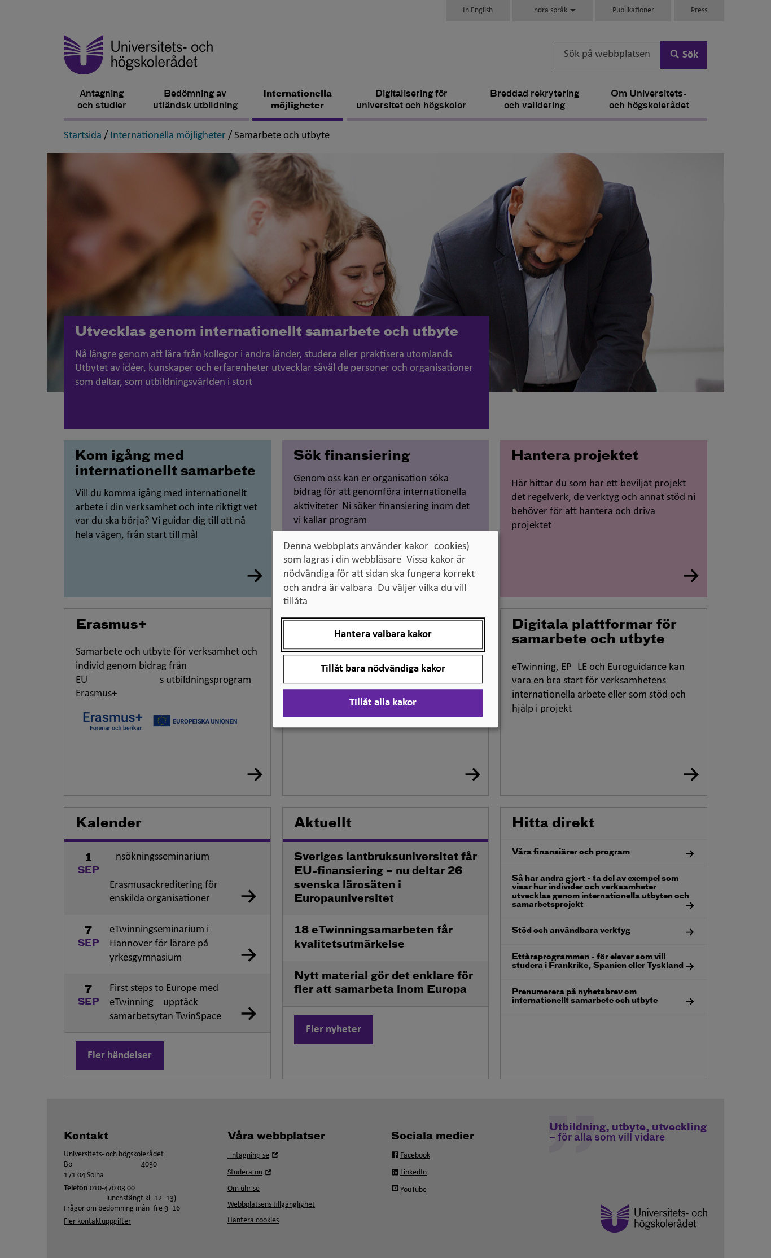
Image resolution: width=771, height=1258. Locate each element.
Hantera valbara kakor (383, 634)
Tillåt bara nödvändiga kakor (383, 669)
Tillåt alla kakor (383, 703)
